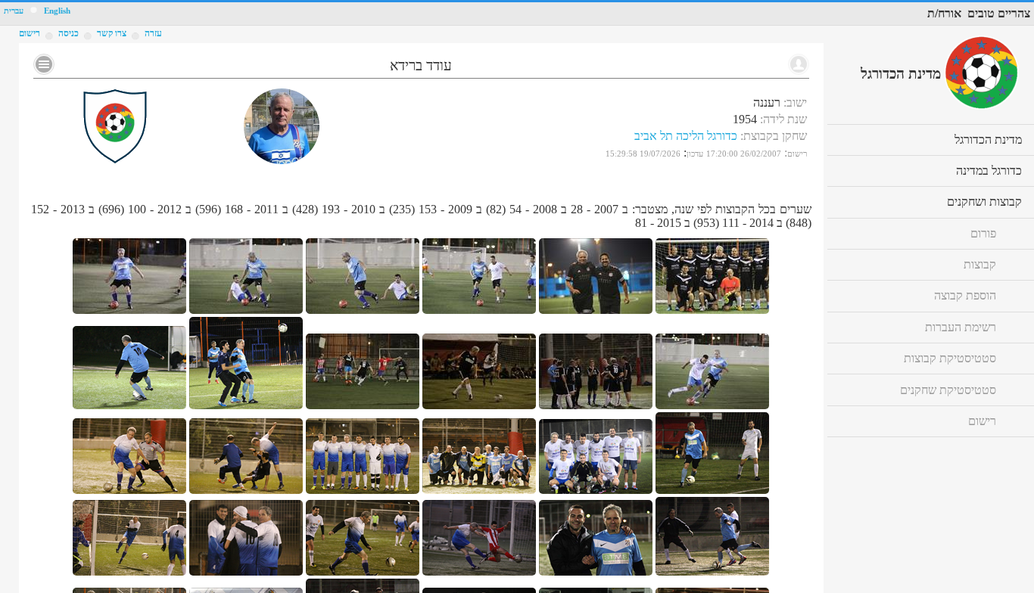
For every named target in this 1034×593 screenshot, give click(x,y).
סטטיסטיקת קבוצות (950, 358)
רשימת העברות (960, 327)
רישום (29, 33)
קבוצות (980, 264)
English (57, 11)
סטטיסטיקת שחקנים (948, 389)
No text (44, 64)
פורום (983, 233)
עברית (13, 11)
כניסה (68, 33)
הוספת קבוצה (965, 295)
